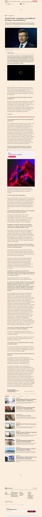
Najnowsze (21, 396)
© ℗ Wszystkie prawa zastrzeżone (13, 390)
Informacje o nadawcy (14, 495)
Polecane (14, 396)
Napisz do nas (7, 494)
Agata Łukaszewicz (10, 52)
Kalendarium (13, 504)
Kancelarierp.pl (30, 496)
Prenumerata (22, 494)
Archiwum (21, 495)
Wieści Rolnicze (30, 497)
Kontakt (6, 493)
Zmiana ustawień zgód (14, 493)
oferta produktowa (21, 504)
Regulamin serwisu (14, 494)
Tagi (27, 396)
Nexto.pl (29, 494)
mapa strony (7, 504)
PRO (23, 4)
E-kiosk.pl (29, 492)
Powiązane (7, 396)
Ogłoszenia (21, 493)
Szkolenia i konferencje (9, 501)
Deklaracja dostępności (14, 496)
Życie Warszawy (30, 498)
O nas (6, 492)
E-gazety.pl (29, 493)
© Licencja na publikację (11, 389)
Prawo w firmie (11, 15)
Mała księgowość (30, 495)
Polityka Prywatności (14, 492)
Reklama (21, 492)
